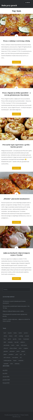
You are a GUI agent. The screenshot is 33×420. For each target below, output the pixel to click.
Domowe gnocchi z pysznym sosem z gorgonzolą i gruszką (15, 315)
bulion (15, 333)
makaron (22, 342)
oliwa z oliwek (13, 348)
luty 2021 (5, 373)
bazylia (10, 333)
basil (5, 333)
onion (20, 348)
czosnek (27, 336)
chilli (15, 336)
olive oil (6, 348)
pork (17, 354)
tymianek (6, 363)
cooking (21, 336)
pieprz (5, 354)
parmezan (12, 351)
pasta (18, 351)
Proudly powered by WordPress (12, 415)
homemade (26, 339)
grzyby (14, 339)
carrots (26, 333)
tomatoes (20, 360)
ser (24, 354)
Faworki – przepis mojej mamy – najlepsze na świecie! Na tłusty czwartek (16, 320)
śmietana (17, 363)
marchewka (6, 345)
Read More (16, 62)
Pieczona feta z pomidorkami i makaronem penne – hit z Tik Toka (16, 307)
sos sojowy (15, 357)
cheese (10, 336)
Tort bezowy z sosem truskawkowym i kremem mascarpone (14, 302)
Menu (28, 2)
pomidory (11, 354)
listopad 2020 (6, 383)
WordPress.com (16, 416)
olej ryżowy (24, 345)
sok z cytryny (7, 357)
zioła (11, 363)
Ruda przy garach (9, 5)
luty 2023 (5, 370)
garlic (9, 339)
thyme (14, 360)
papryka (6, 351)
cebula (5, 336)
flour (5, 339)
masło (12, 345)
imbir (5, 342)
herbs (19, 339)
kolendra (10, 342)
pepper (23, 351)
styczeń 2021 (6, 376)
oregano (26, 348)
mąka (17, 345)
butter (20, 333)
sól (20, 357)
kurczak (16, 342)
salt (21, 354)
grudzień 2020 (6, 379)
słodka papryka (7, 360)
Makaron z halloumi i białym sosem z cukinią (13, 311)
